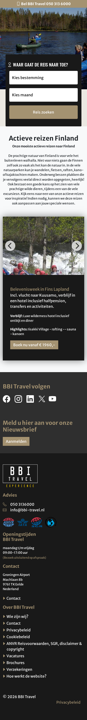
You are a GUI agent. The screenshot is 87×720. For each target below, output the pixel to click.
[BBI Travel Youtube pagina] (53, 400)
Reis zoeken (43, 112)
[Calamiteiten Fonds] (51, 521)
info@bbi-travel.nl (27, 510)
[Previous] (10, 246)
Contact (13, 598)
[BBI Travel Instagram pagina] (19, 400)
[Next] (77, 246)
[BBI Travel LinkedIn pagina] (31, 400)
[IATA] (23, 521)
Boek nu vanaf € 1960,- (34, 345)
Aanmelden (16, 441)
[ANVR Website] (8, 521)
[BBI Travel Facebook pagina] (7, 400)
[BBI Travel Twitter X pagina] (42, 400)
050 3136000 (22, 504)
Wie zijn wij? (17, 616)
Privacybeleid (18, 630)
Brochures (15, 662)
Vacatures (15, 656)
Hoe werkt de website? (26, 676)
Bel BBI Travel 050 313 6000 (46, 4)
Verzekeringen (19, 669)
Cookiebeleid (18, 636)
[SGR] (37, 521)
